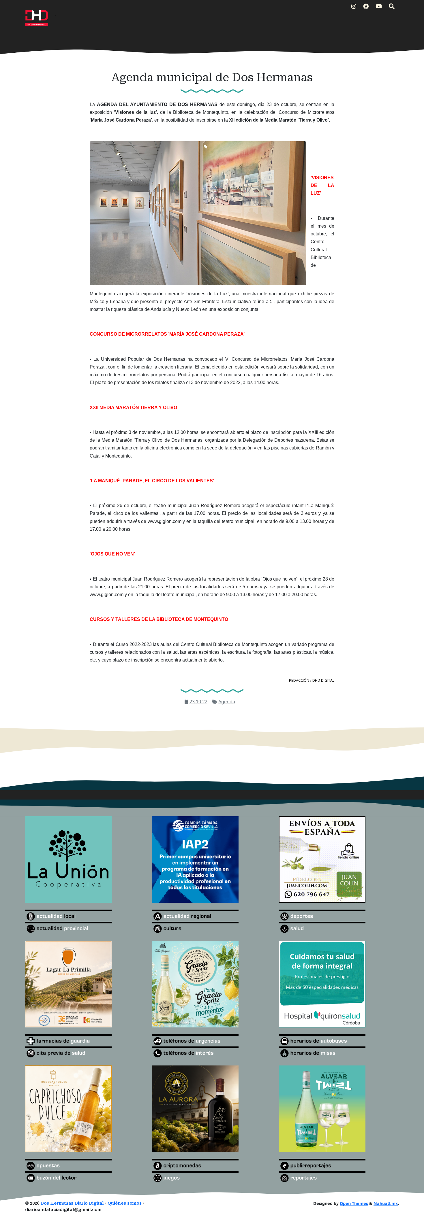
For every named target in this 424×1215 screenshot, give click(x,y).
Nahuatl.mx (386, 1203)
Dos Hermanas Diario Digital (72, 1203)
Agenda (226, 701)
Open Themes (354, 1203)
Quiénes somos (125, 1203)
